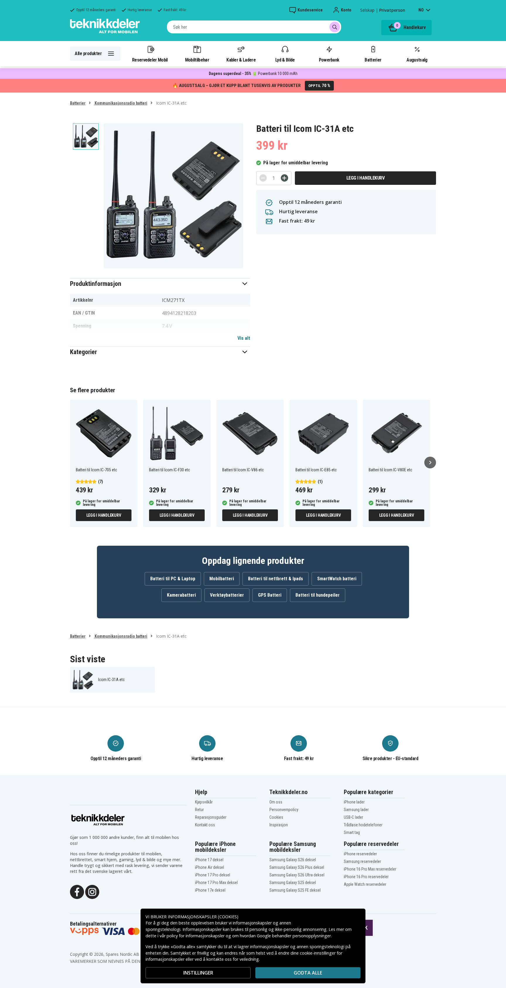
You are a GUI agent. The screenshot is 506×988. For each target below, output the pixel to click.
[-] (263, 178)
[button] (160, 283)
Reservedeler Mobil (150, 59)
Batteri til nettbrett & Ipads (275, 578)
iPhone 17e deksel (210, 890)
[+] (284, 178)
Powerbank (329, 59)
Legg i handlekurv (365, 178)
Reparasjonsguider (210, 817)
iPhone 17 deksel (209, 859)
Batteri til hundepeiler (317, 595)
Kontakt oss (205, 825)
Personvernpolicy (283, 809)
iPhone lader (354, 802)
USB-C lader (353, 817)
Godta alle (308, 973)
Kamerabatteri (181, 595)
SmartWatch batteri (336, 578)
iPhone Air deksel (209, 867)
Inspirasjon (278, 825)
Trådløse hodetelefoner (363, 825)
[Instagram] (92, 891)
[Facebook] (77, 891)
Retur (199, 809)
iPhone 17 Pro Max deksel (216, 882)
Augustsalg (416, 59)
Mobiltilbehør (197, 59)
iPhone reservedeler (360, 854)
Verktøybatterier (227, 595)
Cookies (276, 817)
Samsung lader (356, 809)
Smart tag (352, 832)
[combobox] (254, 27)
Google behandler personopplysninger (294, 935)
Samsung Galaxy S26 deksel (292, 859)
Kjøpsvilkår (204, 802)
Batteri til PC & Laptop (172, 578)
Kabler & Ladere (241, 59)
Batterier (373, 59)
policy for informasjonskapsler (196, 935)
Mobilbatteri (221, 578)
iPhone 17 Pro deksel (212, 875)
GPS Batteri (269, 595)
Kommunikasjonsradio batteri (120, 103)
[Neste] (430, 462)
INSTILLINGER (198, 973)
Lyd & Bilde (285, 59)
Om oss (275, 802)
